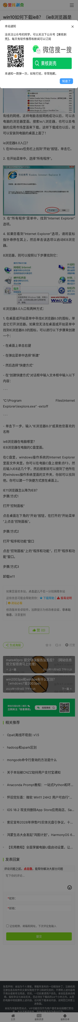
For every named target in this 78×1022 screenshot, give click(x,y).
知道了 (66, 81)
